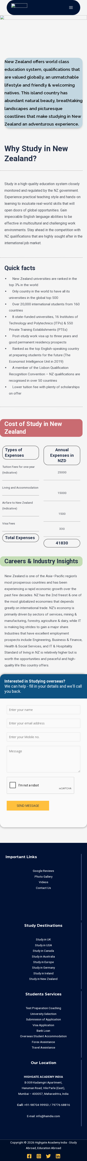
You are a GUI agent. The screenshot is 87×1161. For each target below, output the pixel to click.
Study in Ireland (43, 973)
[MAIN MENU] (71, 7)
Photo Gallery (43, 876)
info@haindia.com (48, 1116)
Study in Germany (43, 967)
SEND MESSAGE (28, 805)
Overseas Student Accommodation (43, 1036)
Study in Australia (43, 956)
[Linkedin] (58, 1156)
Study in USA (43, 945)
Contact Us (43, 888)
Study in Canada (43, 950)
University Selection (43, 1014)
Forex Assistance (43, 1042)
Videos (43, 882)
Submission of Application (43, 1019)
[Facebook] (29, 1156)
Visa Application (43, 1025)
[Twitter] (48, 1156)
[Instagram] (38, 1156)
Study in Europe (43, 962)
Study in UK (43, 939)
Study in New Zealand (43, 979)
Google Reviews (43, 871)
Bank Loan (43, 1030)
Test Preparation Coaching (43, 1008)
